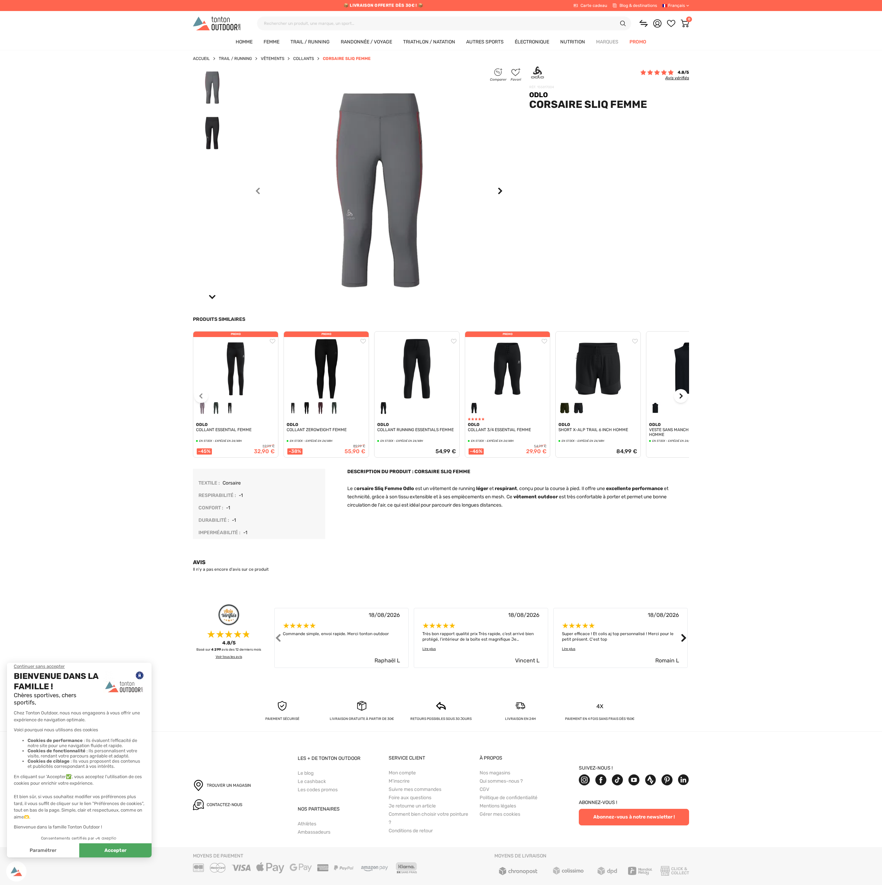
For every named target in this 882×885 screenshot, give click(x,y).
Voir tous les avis (229, 657)
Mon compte (402, 773)
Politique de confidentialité (508, 798)
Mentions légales (498, 806)
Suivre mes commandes (415, 789)
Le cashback (312, 781)
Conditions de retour (411, 831)
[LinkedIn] (683, 779)
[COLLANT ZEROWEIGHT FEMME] (326, 368)
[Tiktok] (617, 779)
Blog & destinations (638, 5)
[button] (607, 42)
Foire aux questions (410, 798)
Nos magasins (495, 773)
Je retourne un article (412, 806)
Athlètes (307, 824)
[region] (235, 409)
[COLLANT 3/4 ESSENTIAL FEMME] (507, 368)
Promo (236, 334)
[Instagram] (584, 779)
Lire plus (429, 649)
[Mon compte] (657, 23)
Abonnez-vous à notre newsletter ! (634, 817)
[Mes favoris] (671, 23)
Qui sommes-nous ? (501, 781)
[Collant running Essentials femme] (417, 334)
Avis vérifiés (677, 77)
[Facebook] (600, 779)
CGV (484, 789)
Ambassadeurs (314, 832)
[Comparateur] (643, 23)
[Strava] (650, 779)
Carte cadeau (594, 5)
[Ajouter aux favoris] (272, 341)
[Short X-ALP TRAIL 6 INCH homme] (598, 334)
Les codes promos (318, 790)
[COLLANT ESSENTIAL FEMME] (235, 368)
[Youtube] (633, 779)
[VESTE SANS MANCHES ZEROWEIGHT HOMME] (688, 334)
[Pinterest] (667, 779)
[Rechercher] (623, 23)
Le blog (306, 773)
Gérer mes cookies (500, 814)
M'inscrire (399, 781)
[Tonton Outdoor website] (216, 23)
